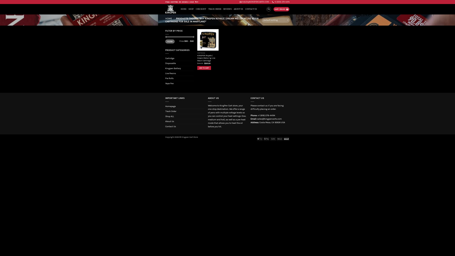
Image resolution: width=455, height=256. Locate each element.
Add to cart (204, 68)
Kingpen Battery (173, 68)
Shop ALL (169, 116)
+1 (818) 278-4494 (266, 115)
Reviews (227, 9)
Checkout (201, 9)
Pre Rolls (169, 78)
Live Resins (170, 73)
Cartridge (169, 58)
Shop (191, 9)
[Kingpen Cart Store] (171, 9)
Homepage (170, 106)
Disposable (170, 63)
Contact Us (251, 9)
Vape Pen (169, 83)
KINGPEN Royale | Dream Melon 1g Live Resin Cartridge (206, 58)
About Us (238, 9)
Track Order (214, 9)
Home (183, 9)
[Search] (269, 9)
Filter (170, 41)
